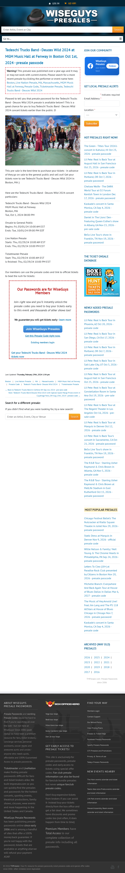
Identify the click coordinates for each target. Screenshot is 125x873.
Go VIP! (72, 3)
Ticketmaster (11, 768)
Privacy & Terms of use (96, 756)
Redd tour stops (52, 719)
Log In (55, 3)
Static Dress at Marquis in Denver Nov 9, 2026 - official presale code (100, 539)
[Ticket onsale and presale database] (102, 281)
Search (118, 29)
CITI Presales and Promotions (99, 750)
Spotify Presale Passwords (98, 745)
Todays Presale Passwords (98, 762)
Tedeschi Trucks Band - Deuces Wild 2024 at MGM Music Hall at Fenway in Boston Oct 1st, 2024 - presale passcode (41, 56)
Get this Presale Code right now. (42, 335)
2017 (87, 672)
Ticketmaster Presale (51, 86)
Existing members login (43, 342)
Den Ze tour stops (53, 736)
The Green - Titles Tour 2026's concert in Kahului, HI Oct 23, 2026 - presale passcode (100, 149)
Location (89, 109)
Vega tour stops (52, 714)
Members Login (93, 711)
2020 (87, 667)
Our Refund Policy (94, 722)
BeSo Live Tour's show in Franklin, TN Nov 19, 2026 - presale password (99, 238)
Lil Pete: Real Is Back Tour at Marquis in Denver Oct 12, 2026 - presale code (99, 426)
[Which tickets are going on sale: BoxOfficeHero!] (62, 704)
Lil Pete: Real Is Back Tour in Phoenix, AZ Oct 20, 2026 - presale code (99, 324)
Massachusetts (51, 82)
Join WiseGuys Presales (43, 329)
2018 (107, 667)
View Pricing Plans (95, 728)
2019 (97, 667)
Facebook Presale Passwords (99, 739)
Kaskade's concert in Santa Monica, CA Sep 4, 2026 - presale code (99, 207)
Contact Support (93, 716)
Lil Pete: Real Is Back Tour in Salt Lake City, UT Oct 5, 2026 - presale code (101, 364)
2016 (97, 672)
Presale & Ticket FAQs (96, 733)
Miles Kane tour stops (54, 725)
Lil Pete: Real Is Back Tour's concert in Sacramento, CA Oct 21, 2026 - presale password (100, 439)
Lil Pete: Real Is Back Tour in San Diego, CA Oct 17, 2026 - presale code (99, 337)
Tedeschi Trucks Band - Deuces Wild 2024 (40, 384)
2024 (107, 657)
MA (40, 82)
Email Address (92, 98)
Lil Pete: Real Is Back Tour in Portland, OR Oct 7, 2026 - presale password (99, 176)
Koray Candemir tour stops (56, 731)
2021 (107, 662)
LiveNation (30, 768)
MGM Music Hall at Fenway (69, 381)
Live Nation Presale (26, 82)
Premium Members (57, 829)
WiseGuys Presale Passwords (19, 817)
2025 (97, 657)
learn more (65, 319)
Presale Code (31, 86)
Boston (11, 82)
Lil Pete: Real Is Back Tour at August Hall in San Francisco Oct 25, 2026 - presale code (100, 163)
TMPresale (14, 866)
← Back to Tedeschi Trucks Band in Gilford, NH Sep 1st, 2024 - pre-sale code (36, 390)
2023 (87, 662)
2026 (87, 657)
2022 (97, 662)
